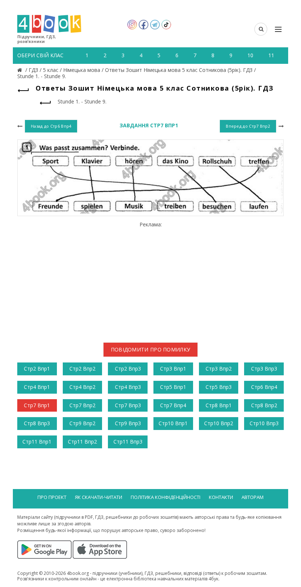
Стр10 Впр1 (173, 423)
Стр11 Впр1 (36, 441)
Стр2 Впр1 (37, 368)
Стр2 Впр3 (128, 368)
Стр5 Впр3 (219, 386)
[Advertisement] (150, 279)
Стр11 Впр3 (127, 441)
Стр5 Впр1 (173, 386)
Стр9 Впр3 (128, 423)
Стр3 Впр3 (264, 368)
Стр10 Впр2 (218, 423)
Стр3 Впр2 (219, 368)
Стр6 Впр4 (264, 386)
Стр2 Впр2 (82, 368)
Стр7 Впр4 (173, 405)
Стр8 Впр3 (37, 423)
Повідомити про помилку (151, 349)
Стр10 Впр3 (264, 423)
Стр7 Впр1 (37, 405)
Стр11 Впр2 (82, 441)
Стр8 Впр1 (219, 405)
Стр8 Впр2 (264, 405)
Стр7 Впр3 (128, 405)
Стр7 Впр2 (82, 405)
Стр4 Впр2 (82, 386)
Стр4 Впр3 (128, 386)
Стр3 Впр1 (173, 368)
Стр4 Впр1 (37, 386)
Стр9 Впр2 (82, 423)
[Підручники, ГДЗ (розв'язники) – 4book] (20, 69)
